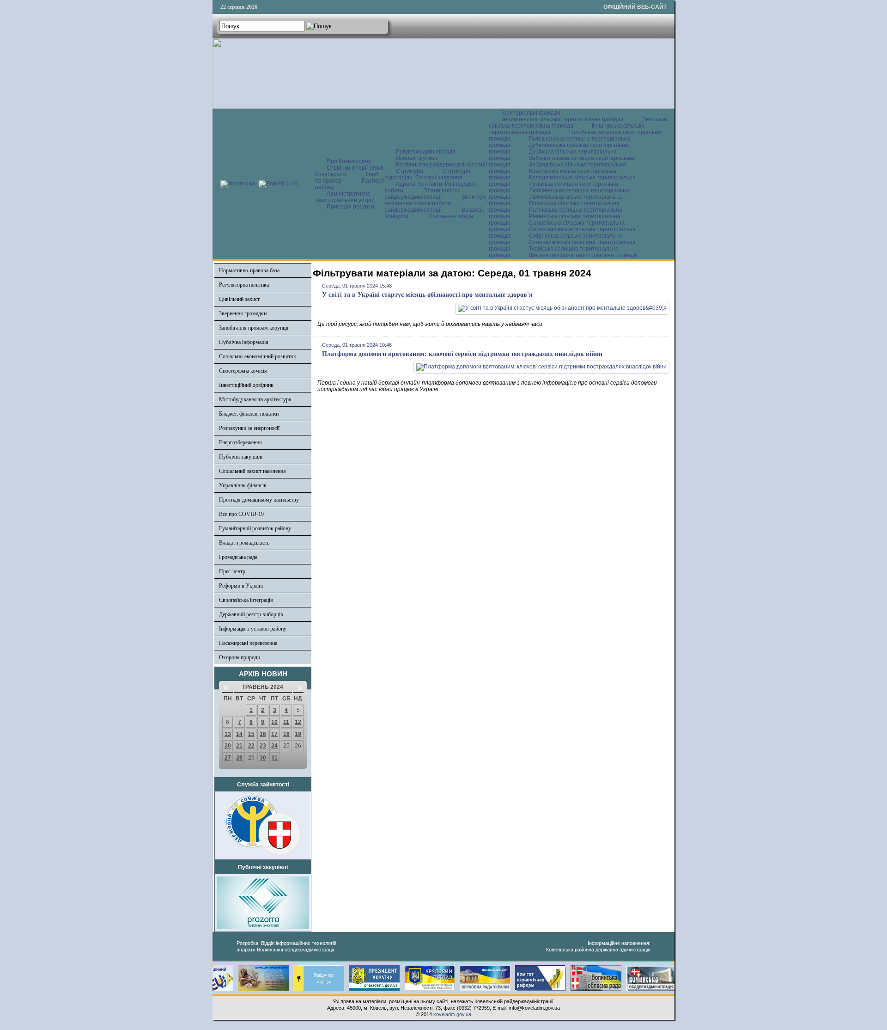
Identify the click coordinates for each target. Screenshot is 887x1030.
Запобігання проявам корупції (253, 328)
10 (274, 722)
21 (239, 745)
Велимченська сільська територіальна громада (562, 119)
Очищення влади (450, 216)
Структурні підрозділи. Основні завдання (428, 174)
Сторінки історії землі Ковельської (349, 171)
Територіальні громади (530, 113)
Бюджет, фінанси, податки (249, 414)
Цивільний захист (239, 299)
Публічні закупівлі (240, 457)
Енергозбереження (240, 442)
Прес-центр (232, 571)
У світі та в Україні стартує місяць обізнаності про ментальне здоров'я (427, 294)
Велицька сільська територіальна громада (578, 122)
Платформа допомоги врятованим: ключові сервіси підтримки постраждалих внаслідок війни (462, 353)
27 (228, 757)
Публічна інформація (243, 342)
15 (251, 734)
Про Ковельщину (349, 161)
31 (274, 757)
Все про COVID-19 (241, 514)
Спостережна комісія (243, 371)
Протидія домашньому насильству (259, 500)
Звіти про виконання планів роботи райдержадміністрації (435, 203)
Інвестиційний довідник (246, 385)
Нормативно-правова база (249, 270)
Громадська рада (238, 557)
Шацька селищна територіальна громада (583, 255)
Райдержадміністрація (426, 151)
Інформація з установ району (252, 628)
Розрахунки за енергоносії (249, 428)
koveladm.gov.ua (452, 1014)
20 (228, 745)
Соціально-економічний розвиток (257, 356)
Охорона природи (239, 657)
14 (239, 734)
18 (286, 734)
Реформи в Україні (241, 585)
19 (298, 734)
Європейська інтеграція (246, 600)
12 (298, 722)
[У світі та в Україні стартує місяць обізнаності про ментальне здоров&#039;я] (562, 308)
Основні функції (416, 158)
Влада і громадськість (244, 543)
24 (274, 745)
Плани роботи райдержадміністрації (422, 193)
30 (263, 757)
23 (263, 745)
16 (263, 734)
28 (239, 757)
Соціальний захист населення (252, 471)
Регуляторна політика (244, 285)
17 (274, 734)
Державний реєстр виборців (251, 614)
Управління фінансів (243, 485)
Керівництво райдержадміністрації (441, 164)
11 (286, 722)
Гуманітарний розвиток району (255, 528)
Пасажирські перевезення (248, 643)
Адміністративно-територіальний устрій (345, 196)
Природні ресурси (350, 206)
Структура (409, 171)
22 (251, 745)
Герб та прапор (346, 177)
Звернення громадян (243, 313)
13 (228, 734)
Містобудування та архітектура (255, 399)
